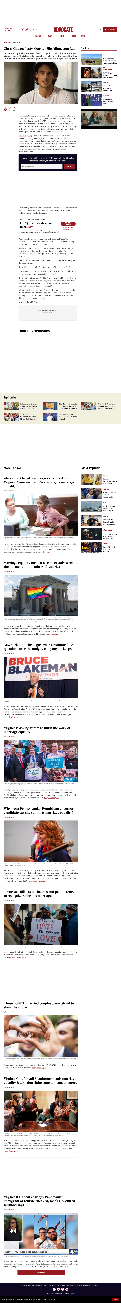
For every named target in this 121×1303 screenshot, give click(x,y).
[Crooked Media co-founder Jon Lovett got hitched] (50, 417)
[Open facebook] (22, 29)
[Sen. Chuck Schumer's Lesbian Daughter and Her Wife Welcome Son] (88, 406)
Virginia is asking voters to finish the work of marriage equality (37, 730)
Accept (115, 1299)
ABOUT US (31, 1285)
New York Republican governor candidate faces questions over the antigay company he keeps (39, 646)
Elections (106, 96)
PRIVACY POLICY (64, 1285)
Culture (105, 543)
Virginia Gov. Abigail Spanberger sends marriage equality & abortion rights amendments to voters (40, 1080)
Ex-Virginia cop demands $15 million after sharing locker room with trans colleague (109, 512)
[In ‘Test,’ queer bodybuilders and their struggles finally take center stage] (91, 73)
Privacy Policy (37, 1299)
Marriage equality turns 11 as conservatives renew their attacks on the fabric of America (41, 564)
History (73, 36)
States (105, 502)
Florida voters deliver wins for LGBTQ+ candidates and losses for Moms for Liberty (109, 105)
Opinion (83, 36)
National (106, 82)
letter (21, 118)
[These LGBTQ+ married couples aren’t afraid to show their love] (41, 1036)
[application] (99, 119)
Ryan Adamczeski (9, 1012)
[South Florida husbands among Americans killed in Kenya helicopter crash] (91, 59)
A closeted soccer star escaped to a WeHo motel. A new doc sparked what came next (110, 538)
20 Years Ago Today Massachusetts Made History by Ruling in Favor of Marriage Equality (28, 419)
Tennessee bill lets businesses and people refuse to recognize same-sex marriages (39, 893)
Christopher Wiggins (9, 490)
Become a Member (68, 224)
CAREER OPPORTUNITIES (41, 1285)
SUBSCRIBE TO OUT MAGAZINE (9, 29)
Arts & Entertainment (107, 68)
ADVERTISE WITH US (54, 1285)
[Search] (100, 30)
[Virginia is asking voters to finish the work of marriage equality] (41, 761)
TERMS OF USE (86, 1285)
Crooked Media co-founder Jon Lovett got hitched (68, 416)
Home (5, 42)
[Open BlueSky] (26, 29)
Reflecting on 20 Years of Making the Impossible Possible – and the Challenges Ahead (29, 407)
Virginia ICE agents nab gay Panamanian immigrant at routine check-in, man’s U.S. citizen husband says (39, 1201)
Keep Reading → (45, 552)
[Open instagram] (34, 29)
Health (61, 36)
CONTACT (24, 1285)
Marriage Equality (15, 42)
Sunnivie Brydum (14, 108)
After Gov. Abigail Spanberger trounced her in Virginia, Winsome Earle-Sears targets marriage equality (39, 482)
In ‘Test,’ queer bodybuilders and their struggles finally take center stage (110, 77)
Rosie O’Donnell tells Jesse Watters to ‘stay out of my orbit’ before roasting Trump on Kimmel (110, 552)
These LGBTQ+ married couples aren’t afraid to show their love (39, 1005)
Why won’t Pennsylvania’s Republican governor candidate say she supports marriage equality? (39, 810)
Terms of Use (50, 1299)
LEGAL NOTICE (95, 1285)
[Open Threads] (30, 29)
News (50, 36)
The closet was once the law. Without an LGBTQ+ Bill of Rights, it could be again (68, 407)
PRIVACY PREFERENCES (76, 1285)
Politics (38, 36)
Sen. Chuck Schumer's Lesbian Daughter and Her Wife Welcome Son (106, 406)
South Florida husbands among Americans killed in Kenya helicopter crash (109, 63)
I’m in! (69, 166)
